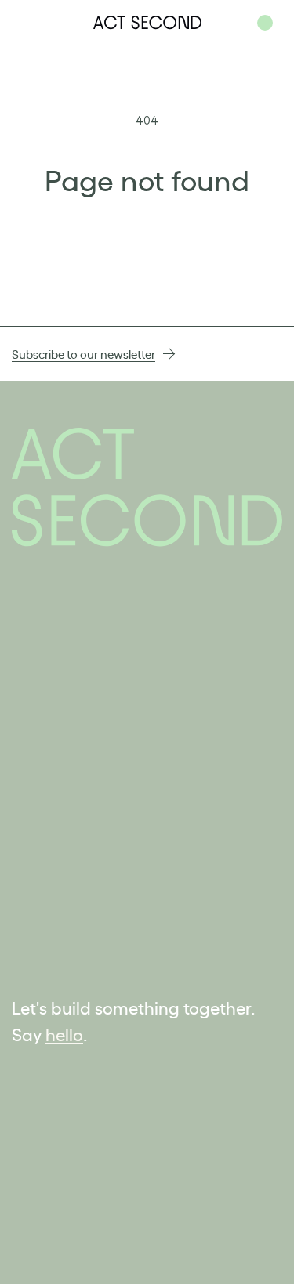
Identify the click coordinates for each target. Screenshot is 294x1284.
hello (64, 1033)
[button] (265, 22)
